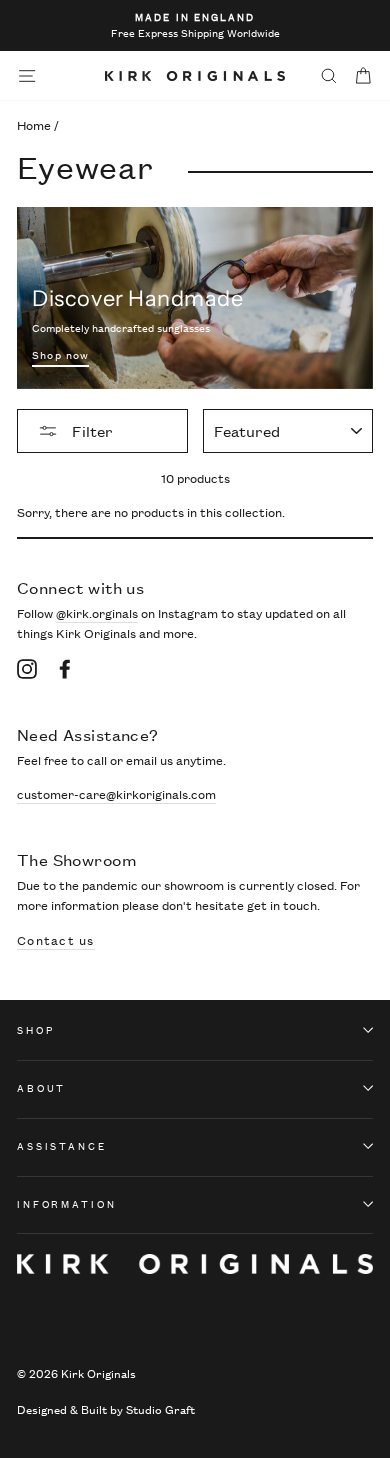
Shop (35, 1029)
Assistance (62, 1145)
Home (34, 124)
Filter (90, 430)
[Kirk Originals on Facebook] (65, 668)
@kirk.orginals (97, 612)
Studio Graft (160, 1408)
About (41, 1087)
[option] (195, 25)
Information (67, 1203)
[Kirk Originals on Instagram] (27, 668)
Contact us (56, 940)
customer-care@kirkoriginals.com (116, 793)
